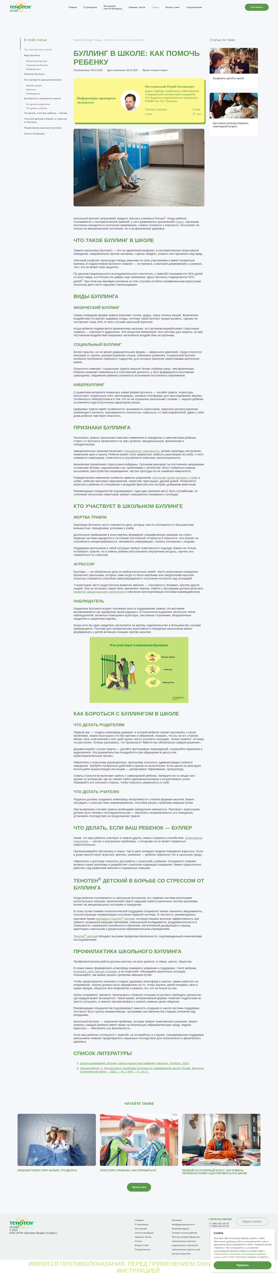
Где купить (257, 7)
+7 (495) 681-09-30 (219, 1223)
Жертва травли (34, 85)
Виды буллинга (32, 55)
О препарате (90, 7)
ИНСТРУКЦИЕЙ (138, 1270)
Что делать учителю (36, 108)
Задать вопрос (252, 1221)
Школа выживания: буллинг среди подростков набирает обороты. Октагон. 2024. (134, 1063)
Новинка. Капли (137, 7)
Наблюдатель (33, 93)
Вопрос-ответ (173, 7)
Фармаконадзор (180, 1228)
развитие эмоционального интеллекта (99, 591)
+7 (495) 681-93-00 (219, 1226)
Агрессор (31, 89)
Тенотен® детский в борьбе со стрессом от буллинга (45, 120)
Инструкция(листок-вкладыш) (113, 7)
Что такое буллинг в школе (38, 49)
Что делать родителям (38, 104)
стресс (179, 221)
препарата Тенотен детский (115, 918)
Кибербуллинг (33, 69)
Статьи (155, 7)
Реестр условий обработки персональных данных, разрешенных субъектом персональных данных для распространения (186, 1245)
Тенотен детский (83, 39)
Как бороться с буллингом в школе (42, 98)
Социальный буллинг (37, 65)
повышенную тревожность (141, 451)
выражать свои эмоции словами (95, 971)
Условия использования (184, 1232)
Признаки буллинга (34, 74)
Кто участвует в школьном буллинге (43, 79)
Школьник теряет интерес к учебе (175, 477)
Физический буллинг (36, 61)
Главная (72, 7)
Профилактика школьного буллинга (43, 128)
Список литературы (34, 133)
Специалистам (194, 7)
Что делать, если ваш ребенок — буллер (45, 113)
